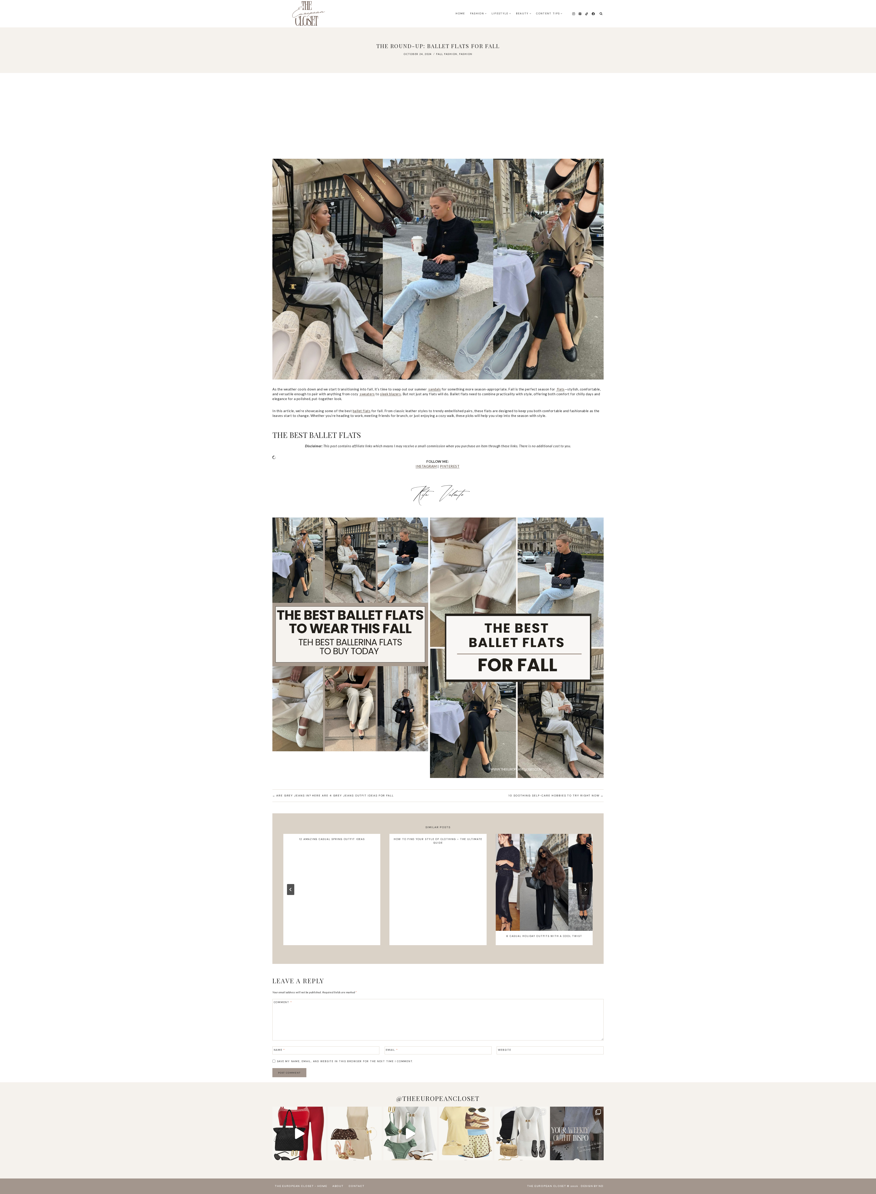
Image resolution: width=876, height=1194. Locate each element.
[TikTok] (586, 14)
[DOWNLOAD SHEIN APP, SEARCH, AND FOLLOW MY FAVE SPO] (299, 1133)
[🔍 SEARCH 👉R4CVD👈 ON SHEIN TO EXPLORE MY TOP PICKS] (410, 1133)
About (338, 1186)
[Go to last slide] (290, 889)
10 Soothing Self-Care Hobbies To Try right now (554, 795)
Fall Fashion (446, 53)
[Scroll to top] (868, 1180)
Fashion (465, 53)
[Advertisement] (438, 116)
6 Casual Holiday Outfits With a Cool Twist (544, 936)
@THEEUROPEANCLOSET (438, 1098)
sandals (434, 389)
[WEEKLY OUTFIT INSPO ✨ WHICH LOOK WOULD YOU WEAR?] (577, 1133)
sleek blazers (390, 394)
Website (504, 1049)
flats (560, 389)
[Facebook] (593, 14)
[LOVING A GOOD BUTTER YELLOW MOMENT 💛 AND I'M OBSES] (466, 1133)
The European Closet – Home (301, 1186)
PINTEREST (450, 466)
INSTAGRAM (426, 466)
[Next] (585, 889)
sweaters (367, 394)
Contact (357, 1186)
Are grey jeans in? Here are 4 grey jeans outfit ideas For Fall (335, 795)
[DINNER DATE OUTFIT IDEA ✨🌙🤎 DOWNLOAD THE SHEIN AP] (354, 1133)
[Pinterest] (580, 14)
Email (392, 1049)
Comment (283, 1002)
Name (279, 1049)
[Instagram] (573, 14)
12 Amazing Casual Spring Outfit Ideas (332, 839)
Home (460, 13)
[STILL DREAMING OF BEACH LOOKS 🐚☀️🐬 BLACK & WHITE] (521, 1133)
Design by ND (592, 1186)
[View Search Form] (601, 13)
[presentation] (544, 882)
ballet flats (361, 411)
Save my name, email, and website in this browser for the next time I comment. (345, 1061)
